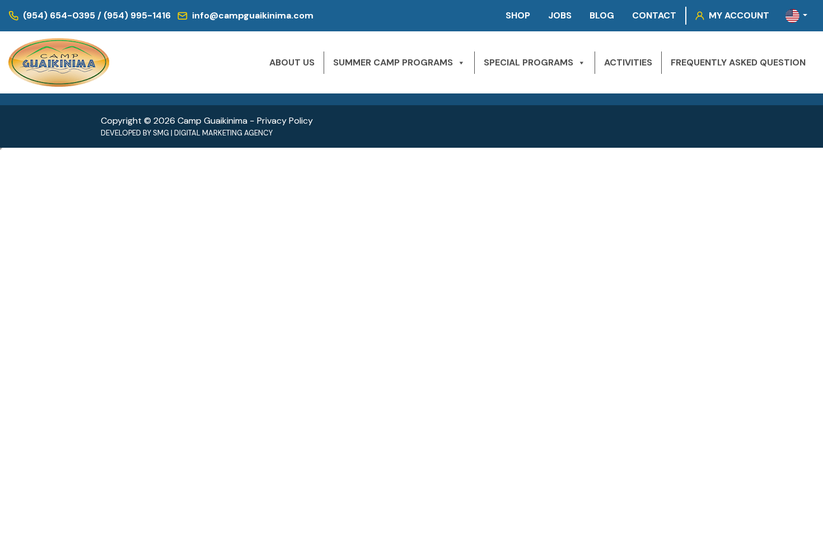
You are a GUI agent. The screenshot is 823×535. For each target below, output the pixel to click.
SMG (161, 133)
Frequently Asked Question (738, 62)
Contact (654, 15)
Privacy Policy (285, 120)
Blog (602, 15)
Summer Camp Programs (393, 62)
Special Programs (528, 62)
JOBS (560, 15)
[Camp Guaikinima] (58, 62)
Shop (518, 15)
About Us (292, 62)
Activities (628, 62)
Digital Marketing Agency (223, 133)
